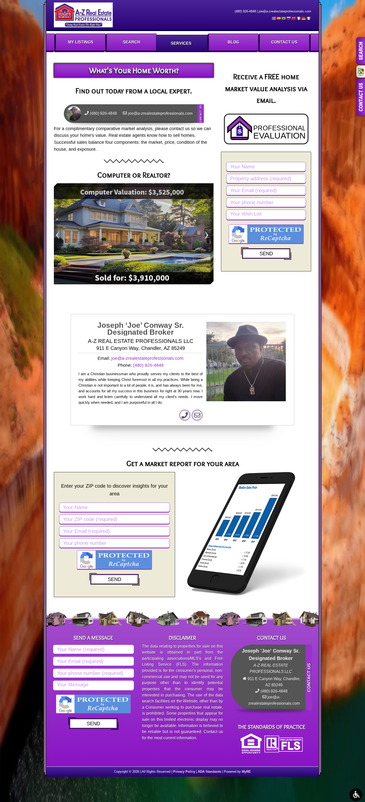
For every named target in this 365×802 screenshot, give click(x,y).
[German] (303, 18)
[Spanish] (278, 18)
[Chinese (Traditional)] (293, 18)
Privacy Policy (184, 771)
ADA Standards (209, 771)
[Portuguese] (283, 18)
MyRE (246, 771)
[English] (273, 18)
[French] (298, 18)
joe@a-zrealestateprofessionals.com (285, 11)
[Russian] (288, 18)
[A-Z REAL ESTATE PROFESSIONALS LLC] (83, 14)
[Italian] (308, 18)
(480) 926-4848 (245, 11)
